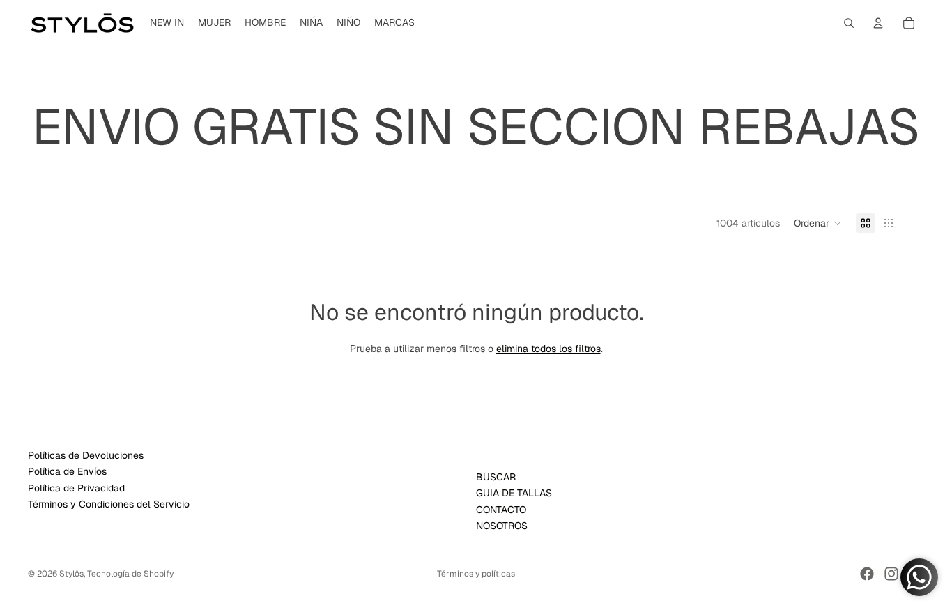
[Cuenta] (878, 23)
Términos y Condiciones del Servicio (109, 504)
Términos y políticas (476, 573)
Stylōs (71, 573)
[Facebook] (867, 573)
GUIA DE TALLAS (514, 493)
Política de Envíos (67, 472)
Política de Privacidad (76, 488)
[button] (818, 223)
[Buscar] (849, 23)
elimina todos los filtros (548, 348)
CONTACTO (501, 509)
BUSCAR (496, 477)
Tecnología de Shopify (130, 573)
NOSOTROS (502, 526)
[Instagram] (891, 573)
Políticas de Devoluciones (86, 455)
